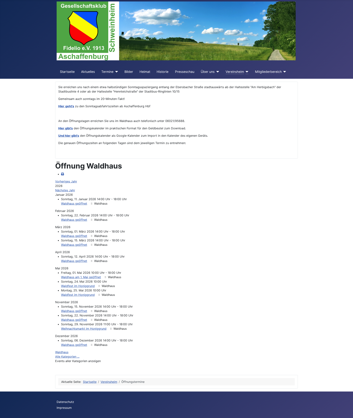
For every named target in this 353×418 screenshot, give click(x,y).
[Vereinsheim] (246, 71)
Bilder (128, 72)
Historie (162, 72)
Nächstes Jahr (65, 190)
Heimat (145, 72)
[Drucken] (62, 174)
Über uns (208, 72)
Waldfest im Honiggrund (78, 286)
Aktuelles (88, 72)
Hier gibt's (65, 128)
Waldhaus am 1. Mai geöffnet (81, 277)
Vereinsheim (235, 72)
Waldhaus (61, 352)
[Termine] (115, 71)
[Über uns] (217, 71)
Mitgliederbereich (268, 72)
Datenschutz (65, 402)
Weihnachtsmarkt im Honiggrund (83, 328)
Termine (107, 72)
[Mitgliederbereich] (284, 71)
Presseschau (184, 72)
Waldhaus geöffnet (74, 203)
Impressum (64, 408)
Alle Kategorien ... (67, 356)
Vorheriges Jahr (66, 181)
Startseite (67, 72)
